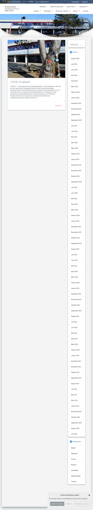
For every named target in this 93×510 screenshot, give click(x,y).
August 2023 (75, 249)
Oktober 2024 (75, 176)
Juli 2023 (74, 255)
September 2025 (76, 120)
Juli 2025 (74, 126)
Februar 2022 (75, 350)
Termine (73, 481)
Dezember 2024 (76, 165)
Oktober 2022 (75, 305)
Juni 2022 (74, 327)
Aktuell (73, 448)
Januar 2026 (75, 98)
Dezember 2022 (76, 294)
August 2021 (75, 383)
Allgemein (74, 453)
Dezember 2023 (76, 227)
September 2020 (76, 423)
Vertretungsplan (75, 1)
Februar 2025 (75, 154)
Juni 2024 (74, 193)
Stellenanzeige (75, 476)
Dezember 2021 (76, 361)
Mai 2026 (74, 75)
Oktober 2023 (75, 238)
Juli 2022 (74, 322)
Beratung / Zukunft (62, 11)
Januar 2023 (75, 288)
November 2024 (76, 170)
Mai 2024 (74, 198)
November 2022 (76, 299)
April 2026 (74, 81)
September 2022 (76, 311)
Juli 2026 (74, 64)
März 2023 (74, 277)
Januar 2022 (75, 355)
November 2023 (76, 232)
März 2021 (74, 400)
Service (75, 11)
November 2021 (76, 367)
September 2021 (76, 378)
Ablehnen (69, 504)
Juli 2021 (74, 389)
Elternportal (84, 1)
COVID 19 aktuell (20, 82)
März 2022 (74, 344)
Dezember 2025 (76, 103)
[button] (89, 495)
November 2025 (76, 109)
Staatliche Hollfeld (12, 9)
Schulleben (47, 11)
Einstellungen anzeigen (81, 504)
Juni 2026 (74, 70)
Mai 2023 (74, 266)
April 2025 (74, 142)
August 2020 (75, 428)
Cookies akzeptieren (57, 504)
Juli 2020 (74, 434)
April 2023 (74, 271)
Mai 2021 (74, 395)
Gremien (36, 11)
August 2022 (75, 316)
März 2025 (74, 148)
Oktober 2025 (75, 114)
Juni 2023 (74, 260)
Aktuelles (42, 6)
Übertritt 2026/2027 (56, 6)
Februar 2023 (75, 283)
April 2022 (74, 339)
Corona (73, 459)
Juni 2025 (74, 131)
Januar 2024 (75, 221)
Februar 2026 (75, 92)
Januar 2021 (75, 406)
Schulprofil (82, 6)
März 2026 (74, 86)
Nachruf (73, 465)
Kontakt (85, 11)
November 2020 (76, 411)
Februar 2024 (75, 215)
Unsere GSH (70, 6)
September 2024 (76, 182)
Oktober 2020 (75, 417)
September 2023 (76, 243)
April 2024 (74, 204)
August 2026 (75, 58)
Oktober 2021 (75, 372)
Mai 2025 (74, 137)
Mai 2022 (74, 333)
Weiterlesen (58, 105)
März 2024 (74, 210)
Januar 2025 (75, 159)
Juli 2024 (74, 187)
